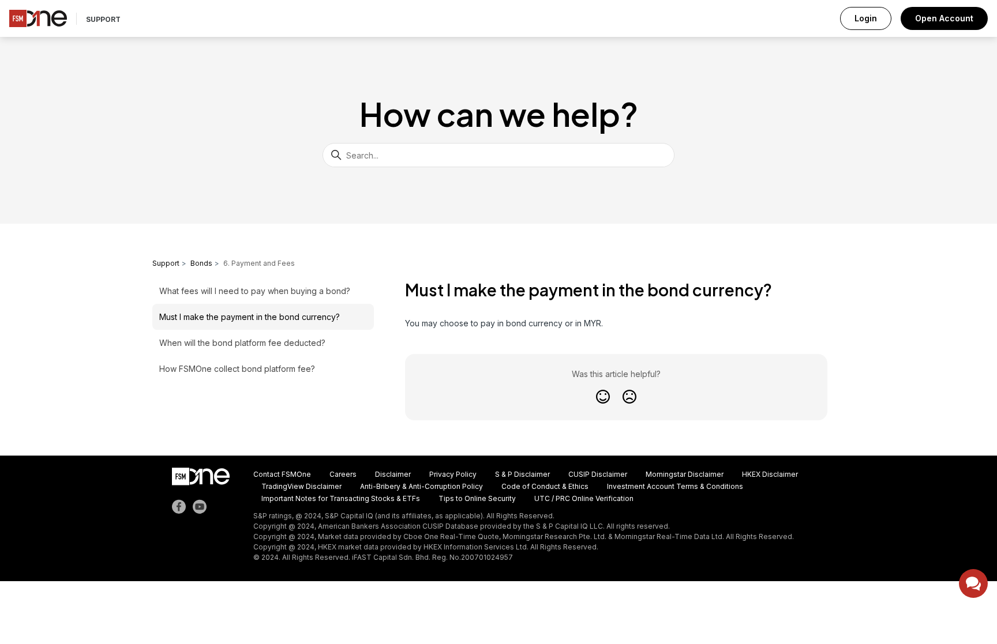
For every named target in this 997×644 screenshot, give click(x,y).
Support (103, 19)
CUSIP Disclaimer (597, 474)
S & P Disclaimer (522, 474)
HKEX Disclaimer (770, 474)
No (629, 396)
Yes (603, 396)
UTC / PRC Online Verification (584, 498)
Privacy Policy (453, 474)
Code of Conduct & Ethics (545, 486)
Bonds (201, 263)
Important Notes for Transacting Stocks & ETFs (340, 498)
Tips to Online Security (477, 498)
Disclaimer (393, 474)
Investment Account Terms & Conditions (675, 486)
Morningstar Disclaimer (685, 474)
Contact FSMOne (282, 474)
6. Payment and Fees (259, 263)
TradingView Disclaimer (301, 486)
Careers (343, 474)
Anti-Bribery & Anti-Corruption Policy (421, 486)
